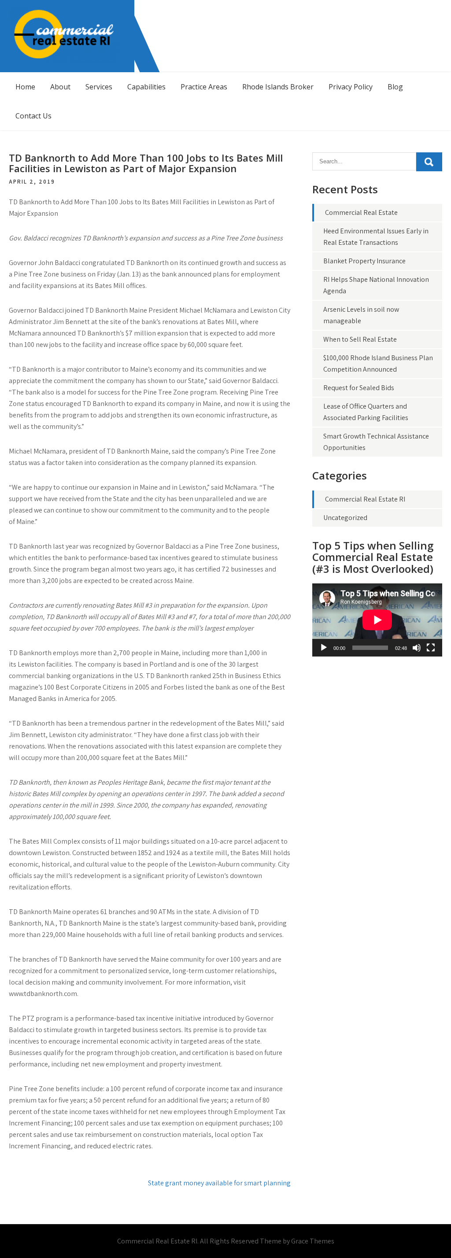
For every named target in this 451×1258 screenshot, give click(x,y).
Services (98, 87)
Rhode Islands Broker (278, 87)
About (60, 87)
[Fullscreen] (430, 647)
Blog (395, 87)
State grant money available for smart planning (219, 1183)
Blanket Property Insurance (364, 261)
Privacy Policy (351, 87)
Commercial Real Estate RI (365, 499)
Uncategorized (345, 517)
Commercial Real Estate (361, 212)
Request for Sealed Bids (358, 387)
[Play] (323, 647)
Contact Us (33, 116)
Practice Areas (204, 87)
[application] (377, 620)
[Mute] (416, 647)
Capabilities (146, 87)
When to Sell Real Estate (360, 339)
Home (25, 87)
